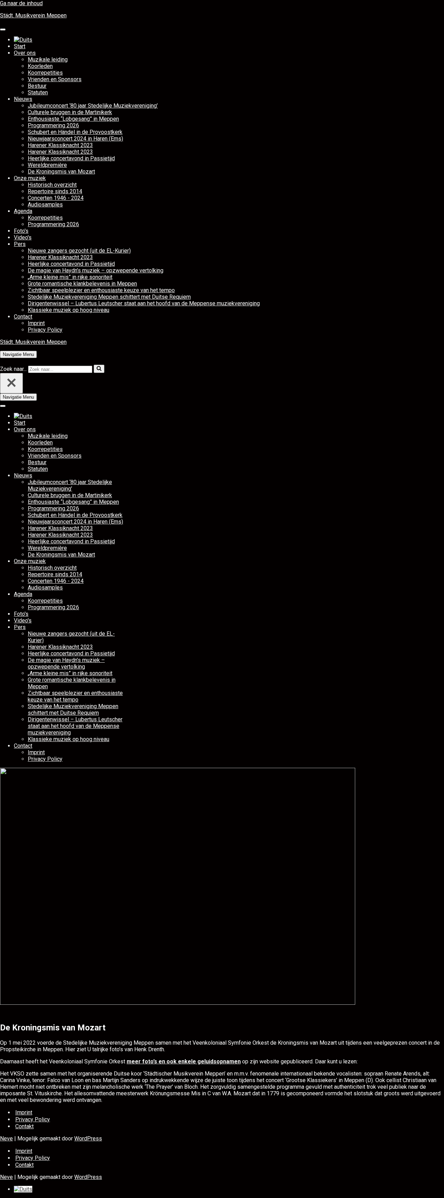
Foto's (21, 231)
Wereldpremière (47, 165)
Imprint (36, 323)
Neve (6, 1138)
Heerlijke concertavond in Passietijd (71, 158)
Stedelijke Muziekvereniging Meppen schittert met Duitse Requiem (109, 297)
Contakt (24, 1126)
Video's (23, 237)
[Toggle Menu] (3, 29)
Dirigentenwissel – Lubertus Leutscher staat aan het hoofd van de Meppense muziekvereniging (144, 303)
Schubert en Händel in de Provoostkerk (75, 132)
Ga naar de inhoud (21, 3)
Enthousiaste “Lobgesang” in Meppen (73, 119)
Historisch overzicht (52, 184)
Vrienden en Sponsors (55, 79)
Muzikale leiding (48, 59)
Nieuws (23, 99)
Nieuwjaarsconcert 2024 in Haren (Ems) (75, 138)
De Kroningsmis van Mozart (61, 171)
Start (19, 46)
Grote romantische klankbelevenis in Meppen (82, 283)
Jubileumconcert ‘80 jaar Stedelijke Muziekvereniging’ (93, 105)
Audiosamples (45, 204)
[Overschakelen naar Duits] (23, 39)
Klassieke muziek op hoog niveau (68, 310)
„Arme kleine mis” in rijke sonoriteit (70, 277)
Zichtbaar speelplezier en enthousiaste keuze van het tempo (101, 290)
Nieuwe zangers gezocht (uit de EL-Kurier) (79, 250)
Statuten (38, 92)
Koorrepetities (45, 72)
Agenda (23, 211)
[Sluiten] (11, 383)
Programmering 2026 (53, 125)
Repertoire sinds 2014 (55, 191)
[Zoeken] (2, 361)
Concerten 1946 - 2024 (56, 198)
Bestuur (37, 86)
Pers (20, 244)
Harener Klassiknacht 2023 (60, 145)
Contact (23, 316)
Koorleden (40, 66)
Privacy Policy (45, 329)
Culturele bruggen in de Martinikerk (70, 112)
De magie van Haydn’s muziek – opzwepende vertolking (95, 270)
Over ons (25, 53)
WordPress (88, 1138)
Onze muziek (30, 178)
